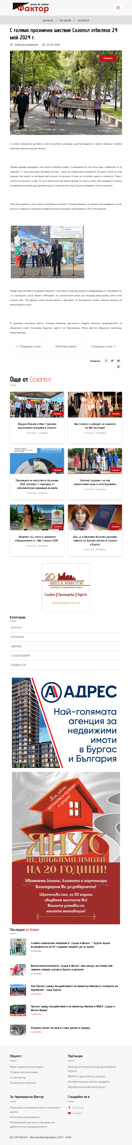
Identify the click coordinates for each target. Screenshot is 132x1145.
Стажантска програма (24, 1072)
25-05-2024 (53, 44)
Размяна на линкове (23, 1082)
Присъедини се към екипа (26, 1066)
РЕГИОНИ (65, 20)
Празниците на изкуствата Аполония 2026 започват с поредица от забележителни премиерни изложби (37, 484)
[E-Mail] (118, 361)
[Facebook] (106, 361)
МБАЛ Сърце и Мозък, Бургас (86, 1076)
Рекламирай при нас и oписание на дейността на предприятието (32, 1124)
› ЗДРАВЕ (16, 646)
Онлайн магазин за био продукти (89, 1081)
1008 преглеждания (26, 44)
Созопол (83, 20)
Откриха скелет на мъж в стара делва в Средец (60, 1027)
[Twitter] (112, 361)
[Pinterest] (118, 366)
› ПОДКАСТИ (18, 664)
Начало (48, 20)
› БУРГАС (16, 627)
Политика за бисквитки (24, 1117)
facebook (78, 1107)
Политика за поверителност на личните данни (35, 1109)
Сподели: (95, 361)
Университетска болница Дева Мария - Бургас (92, 1068)
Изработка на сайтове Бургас (86, 1086)
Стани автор (18, 1077)
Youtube (77, 1113)
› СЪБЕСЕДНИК (20, 655)
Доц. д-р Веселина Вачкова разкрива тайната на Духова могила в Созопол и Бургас (95, 540)
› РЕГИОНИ (17, 636)
